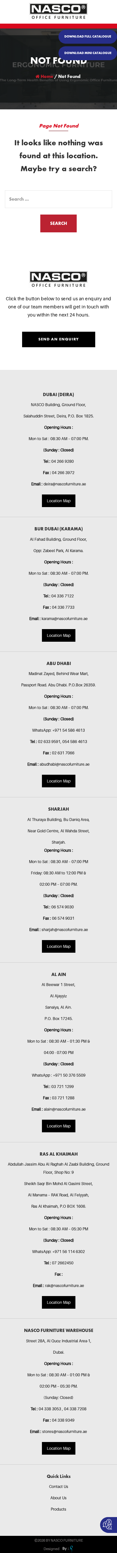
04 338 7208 (75, 1408)
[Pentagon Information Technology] (67, 1549)
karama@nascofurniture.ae (65, 618)
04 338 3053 (50, 1408)
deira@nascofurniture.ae (65, 484)
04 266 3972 (63, 472)
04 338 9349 (63, 1420)
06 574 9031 (63, 918)
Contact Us (58, 1486)
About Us (58, 1497)
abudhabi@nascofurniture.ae (65, 764)
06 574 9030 (62, 906)
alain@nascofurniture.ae (65, 1109)
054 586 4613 (74, 741)
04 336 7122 (62, 595)
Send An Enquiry (58, 339)
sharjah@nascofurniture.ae (65, 929)
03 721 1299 (62, 1086)
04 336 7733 (63, 607)
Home (46, 76)
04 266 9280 (62, 461)
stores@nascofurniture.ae (64, 1431)
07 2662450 (62, 1262)
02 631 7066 (63, 752)
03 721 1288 (63, 1097)
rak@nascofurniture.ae (64, 1285)
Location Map (59, 500)
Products (58, 1509)
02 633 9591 (49, 741)
